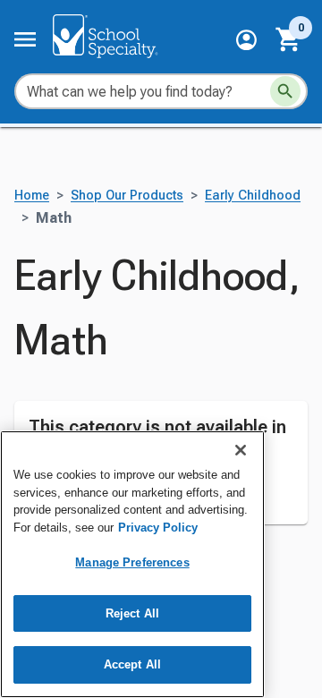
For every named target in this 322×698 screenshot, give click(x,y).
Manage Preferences (132, 562)
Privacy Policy (158, 527)
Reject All (132, 613)
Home (31, 195)
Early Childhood (253, 195)
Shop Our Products (127, 195)
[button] (246, 40)
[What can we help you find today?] (285, 91)
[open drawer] (25, 39)
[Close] (240, 450)
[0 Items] (289, 39)
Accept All (132, 664)
